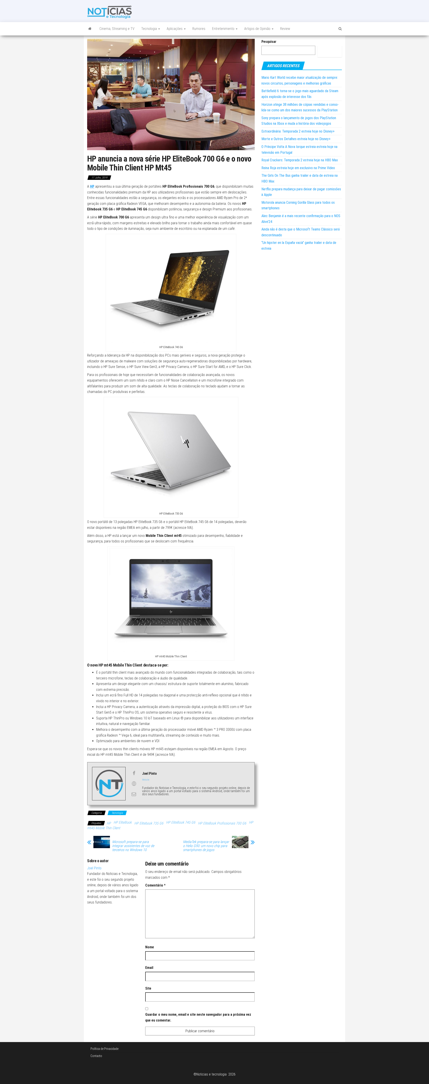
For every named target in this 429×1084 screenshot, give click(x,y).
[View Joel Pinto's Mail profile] (134, 794)
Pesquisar (268, 41)
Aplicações (175, 29)
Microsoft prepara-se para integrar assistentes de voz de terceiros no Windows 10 (133, 846)
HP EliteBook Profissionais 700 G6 (222, 823)
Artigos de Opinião (257, 29)
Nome (149, 947)
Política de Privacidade (104, 1049)
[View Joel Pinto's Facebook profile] (134, 773)
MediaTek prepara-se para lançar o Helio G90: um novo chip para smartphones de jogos (206, 846)
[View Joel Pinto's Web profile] (134, 783)
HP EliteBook (123, 822)
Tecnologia (149, 29)
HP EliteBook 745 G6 (180, 822)
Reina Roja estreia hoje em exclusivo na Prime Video (298, 168)
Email (149, 968)
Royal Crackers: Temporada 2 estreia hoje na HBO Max (299, 160)
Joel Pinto (94, 868)
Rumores (198, 29)
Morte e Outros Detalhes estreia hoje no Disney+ (296, 139)
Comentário (155, 885)
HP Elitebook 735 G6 (148, 823)
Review (285, 29)
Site (148, 988)
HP (109, 823)
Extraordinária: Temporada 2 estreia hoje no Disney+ (298, 131)
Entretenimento (223, 29)
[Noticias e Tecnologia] (90, 28)
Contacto (96, 1056)
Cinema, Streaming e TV (117, 29)
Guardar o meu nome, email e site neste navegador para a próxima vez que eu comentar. (198, 1017)
